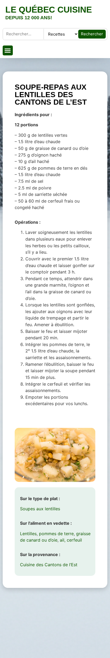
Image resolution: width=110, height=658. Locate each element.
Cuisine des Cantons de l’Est (48, 564)
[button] (8, 50)
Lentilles (28, 533)
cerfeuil (74, 540)
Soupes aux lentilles (40, 508)
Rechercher (92, 33)
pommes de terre (56, 533)
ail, (62, 540)
